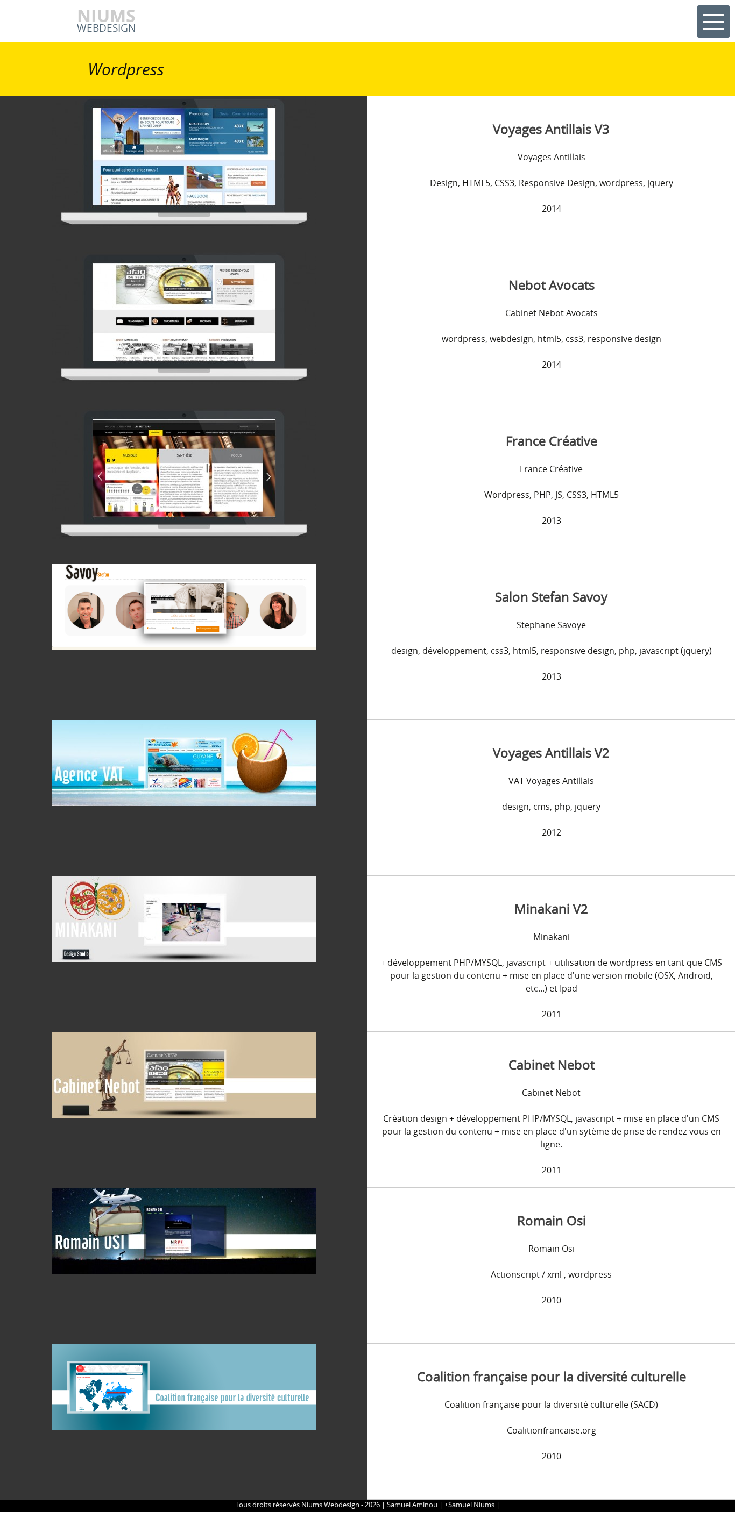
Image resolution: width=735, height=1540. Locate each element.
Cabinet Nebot (551, 1064)
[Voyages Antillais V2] (184, 762)
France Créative (551, 441)
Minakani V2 (551, 908)
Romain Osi (551, 1220)
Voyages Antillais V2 (551, 752)
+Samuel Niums (469, 1504)
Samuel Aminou (412, 1504)
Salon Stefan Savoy (551, 596)
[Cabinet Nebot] (184, 1074)
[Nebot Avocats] (184, 317)
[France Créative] (184, 473)
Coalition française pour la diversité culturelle (551, 1376)
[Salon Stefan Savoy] (184, 606)
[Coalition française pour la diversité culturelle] (184, 1386)
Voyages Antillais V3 (551, 129)
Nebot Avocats (551, 285)
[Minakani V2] (184, 918)
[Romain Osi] (184, 1230)
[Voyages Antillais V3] (184, 161)
